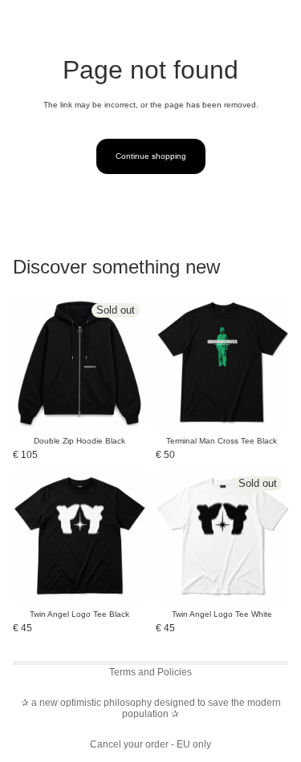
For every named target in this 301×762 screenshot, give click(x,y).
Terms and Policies (150, 672)
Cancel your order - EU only (150, 744)
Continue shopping (151, 156)
